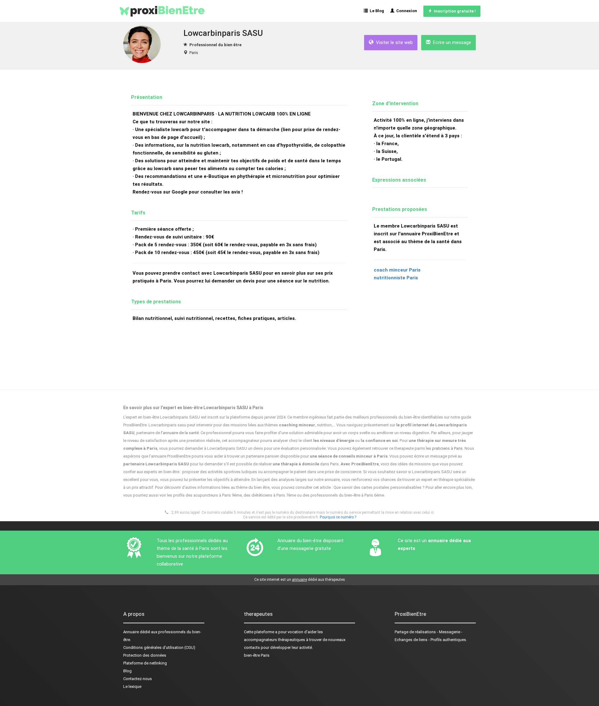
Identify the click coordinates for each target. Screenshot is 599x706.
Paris (193, 52)
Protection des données (144, 655)
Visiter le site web (393, 42)
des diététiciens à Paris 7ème (270, 495)
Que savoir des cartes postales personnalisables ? (379, 487)
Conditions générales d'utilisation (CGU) (159, 647)
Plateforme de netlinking (145, 663)
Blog (127, 671)
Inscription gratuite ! (454, 11)
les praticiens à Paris (444, 448)
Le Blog (376, 10)
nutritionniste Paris (396, 278)
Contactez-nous (137, 678)
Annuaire (131, 632)
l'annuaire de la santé (180, 432)
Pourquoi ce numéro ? (338, 517)
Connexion (405, 10)
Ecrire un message (451, 42)
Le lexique (132, 686)
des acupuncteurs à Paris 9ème (214, 495)
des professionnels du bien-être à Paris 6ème (343, 495)
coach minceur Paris (397, 270)
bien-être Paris (257, 655)
